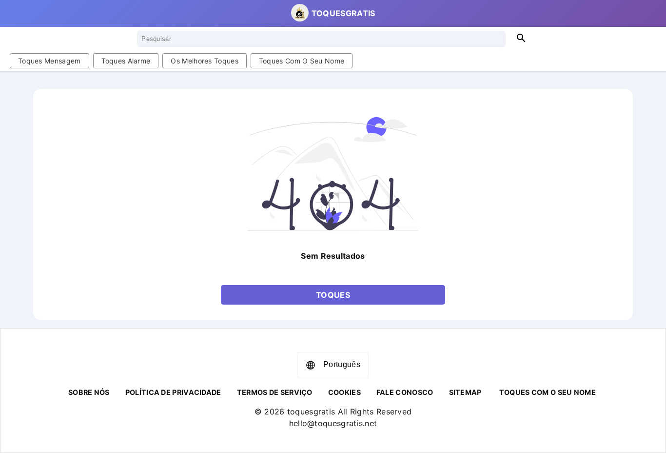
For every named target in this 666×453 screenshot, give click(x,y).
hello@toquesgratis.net (333, 423)
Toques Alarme (126, 61)
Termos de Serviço (275, 392)
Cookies (344, 392)
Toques (333, 295)
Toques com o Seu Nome (301, 61)
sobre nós (89, 392)
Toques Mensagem (49, 61)
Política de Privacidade (173, 392)
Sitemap (465, 392)
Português (341, 364)
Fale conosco (404, 392)
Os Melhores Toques (204, 61)
